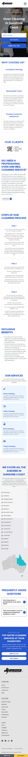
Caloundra (6, 535)
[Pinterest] (12, 741)
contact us (4, 690)
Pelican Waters (7, 502)
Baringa (5, 548)
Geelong (3, 717)
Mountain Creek (8, 512)
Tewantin (6, 496)
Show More (6, 199)
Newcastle (4, 712)
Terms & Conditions (7, 748)
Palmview (6, 506)
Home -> (10, 10)
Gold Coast (4, 707)
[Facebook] (2, 741)
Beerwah (6, 545)
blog (2, 693)
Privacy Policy (19, 748)
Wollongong (5, 714)
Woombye (6, 492)
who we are (5, 688)
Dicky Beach (7, 525)
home (3, 685)
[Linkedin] (5, 741)
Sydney (3, 723)
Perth (3, 725)
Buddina (5, 542)
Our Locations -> (16, 10)
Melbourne (4, 733)
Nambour (6, 509)
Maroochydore (7, 519)
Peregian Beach (8, 499)
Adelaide (4, 728)
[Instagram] (8, 741)
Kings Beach (7, 522)
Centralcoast (5, 735)
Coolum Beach (7, 532)
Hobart (3, 709)
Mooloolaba (7, 515)
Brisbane (4, 704)
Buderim (5, 539)
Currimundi (6, 529)
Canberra (4, 730)
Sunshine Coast (5, 702)
